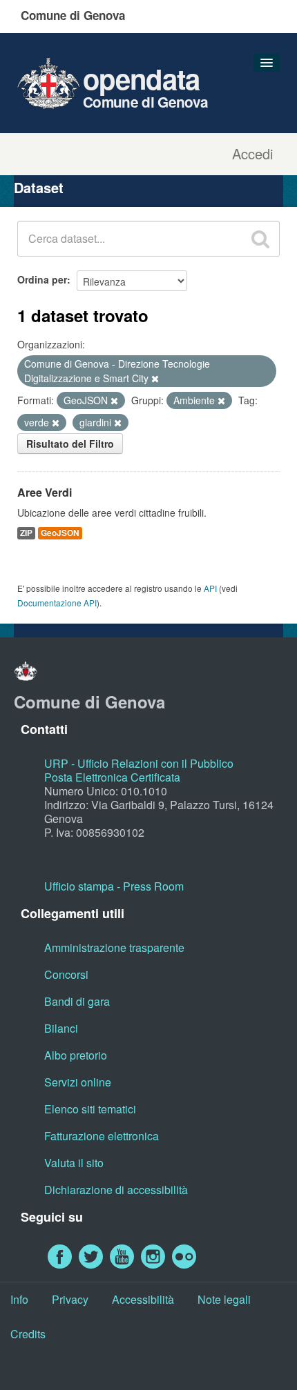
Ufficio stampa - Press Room (114, 886)
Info (19, 1299)
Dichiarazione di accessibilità (116, 1190)
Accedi (252, 153)
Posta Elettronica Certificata (112, 777)
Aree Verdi (44, 492)
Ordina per (42, 279)
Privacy (70, 1299)
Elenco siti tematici (90, 1109)
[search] (260, 238)
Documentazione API (57, 602)
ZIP (26, 533)
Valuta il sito (74, 1163)
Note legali (224, 1299)
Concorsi (66, 974)
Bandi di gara (77, 1001)
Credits (28, 1334)
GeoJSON (60, 533)
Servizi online (77, 1082)
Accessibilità (143, 1299)
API (210, 588)
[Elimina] (155, 378)
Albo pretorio (75, 1055)
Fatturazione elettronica (101, 1136)
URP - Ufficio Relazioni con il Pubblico (138, 763)
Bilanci (61, 1028)
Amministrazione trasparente (114, 947)
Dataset (39, 187)
